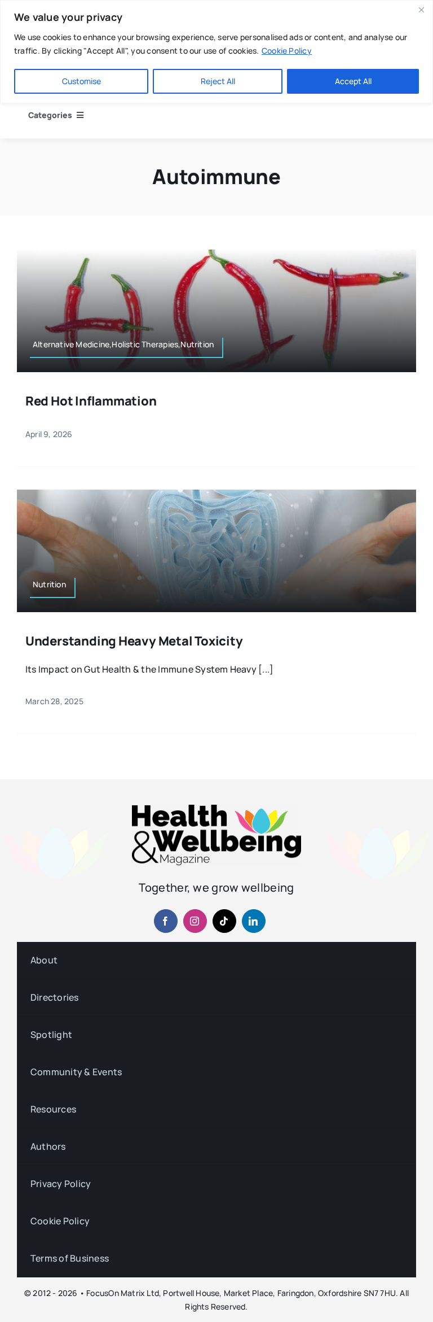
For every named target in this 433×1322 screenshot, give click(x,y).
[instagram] (195, 921)
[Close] (421, 9)
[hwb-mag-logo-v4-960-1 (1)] (216, 809)
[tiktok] (224, 921)
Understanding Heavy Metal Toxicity (134, 640)
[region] (216, 51)
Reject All (218, 81)
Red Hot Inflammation (91, 400)
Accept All (353, 81)
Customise (81, 81)
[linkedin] (254, 921)
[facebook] (166, 921)
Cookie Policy (287, 50)
